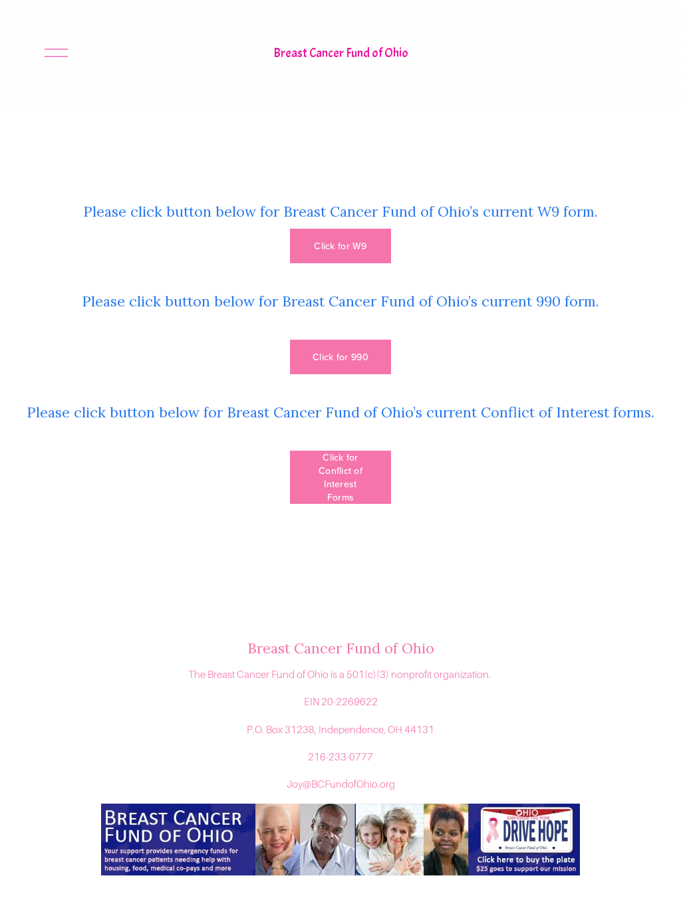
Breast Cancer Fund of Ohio (340, 53)
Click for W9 (340, 246)
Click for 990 (340, 357)
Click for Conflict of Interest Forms (340, 477)
